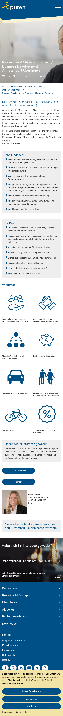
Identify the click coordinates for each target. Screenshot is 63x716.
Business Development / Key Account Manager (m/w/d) (27, 93)
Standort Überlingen (11, 90)
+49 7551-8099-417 (37, 500)
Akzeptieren (31, 699)
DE (3, 87)
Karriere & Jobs (35, 87)
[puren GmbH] (14, 6)
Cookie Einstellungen (31, 691)
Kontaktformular (10, 645)
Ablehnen (31, 706)
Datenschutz (8, 655)
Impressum (8, 650)
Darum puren (16, 87)
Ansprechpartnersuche (13, 640)
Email (30, 503)
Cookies (6, 660)
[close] (59, 664)
